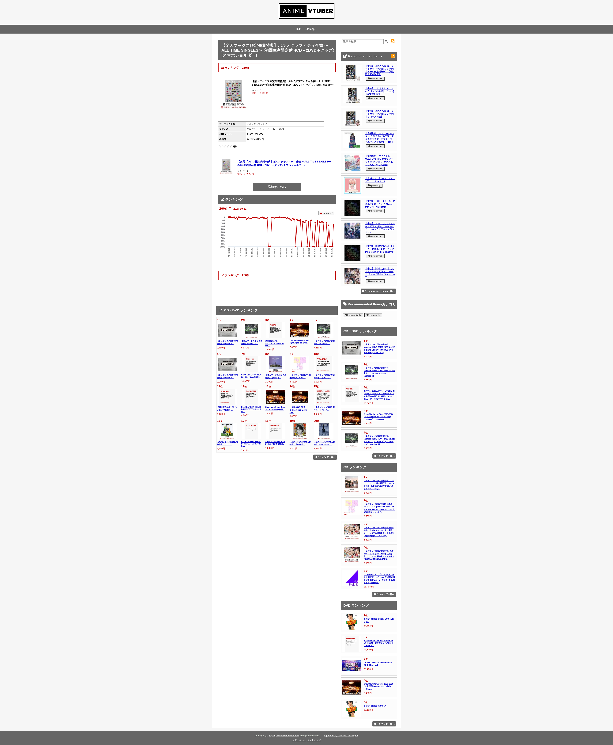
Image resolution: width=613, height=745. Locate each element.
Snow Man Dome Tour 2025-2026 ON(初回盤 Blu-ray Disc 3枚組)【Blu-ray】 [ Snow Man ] (378, 417)
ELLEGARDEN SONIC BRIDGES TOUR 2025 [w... (251, 409)
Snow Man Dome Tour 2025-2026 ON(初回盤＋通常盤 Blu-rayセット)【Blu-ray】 (379, 643)
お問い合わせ (299, 740)
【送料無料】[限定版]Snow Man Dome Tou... (298, 410)
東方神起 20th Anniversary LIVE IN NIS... (274, 343)
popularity (375, 185)
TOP (298, 29)
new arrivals (376, 78)
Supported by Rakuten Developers (341, 735)
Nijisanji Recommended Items (284, 735)
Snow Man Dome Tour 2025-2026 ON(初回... (299, 342)
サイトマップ (314, 740)
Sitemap (309, 29)
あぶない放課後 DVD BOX (375, 706)
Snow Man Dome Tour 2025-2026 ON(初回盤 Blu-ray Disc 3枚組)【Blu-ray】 (378, 686)
